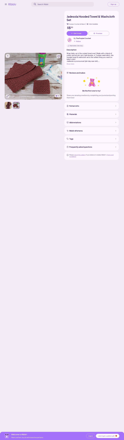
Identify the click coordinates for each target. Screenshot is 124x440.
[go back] (8, 56)
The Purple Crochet (83, 38)
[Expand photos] (7, 96)
